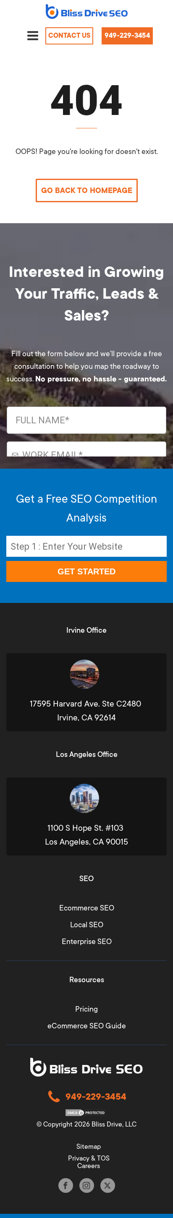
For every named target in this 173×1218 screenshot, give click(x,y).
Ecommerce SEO (86, 908)
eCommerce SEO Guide (86, 1026)
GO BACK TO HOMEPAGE (86, 190)
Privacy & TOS (89, 1158)
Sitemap (88, 1146)
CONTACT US (69, 35)
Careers (88, 1166)
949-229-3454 (127, 35)
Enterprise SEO (87, 941)
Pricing (86, 1009)
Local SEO (86, 925)
